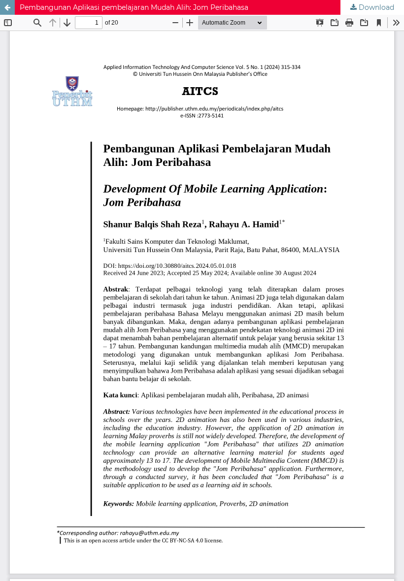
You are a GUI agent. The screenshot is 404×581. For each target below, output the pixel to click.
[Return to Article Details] (7, 7)
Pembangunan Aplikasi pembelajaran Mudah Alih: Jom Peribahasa (134, 7)
